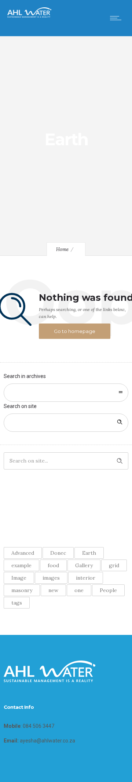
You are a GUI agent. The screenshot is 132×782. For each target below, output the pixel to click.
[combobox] (66, 392)
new (53, 590)
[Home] (29, 16)
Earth (89, 553)
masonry (21, 590)
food (53, 565)
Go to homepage (74, 331)
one (79, 590)
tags (16, 602)
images (51, 578)
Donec (58, 553)
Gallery (84, 565)
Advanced (22, 553)
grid (114, 565)
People (108, 590)
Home (62, 249)
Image (18, 578)
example (21, 565)
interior (85, 578)
